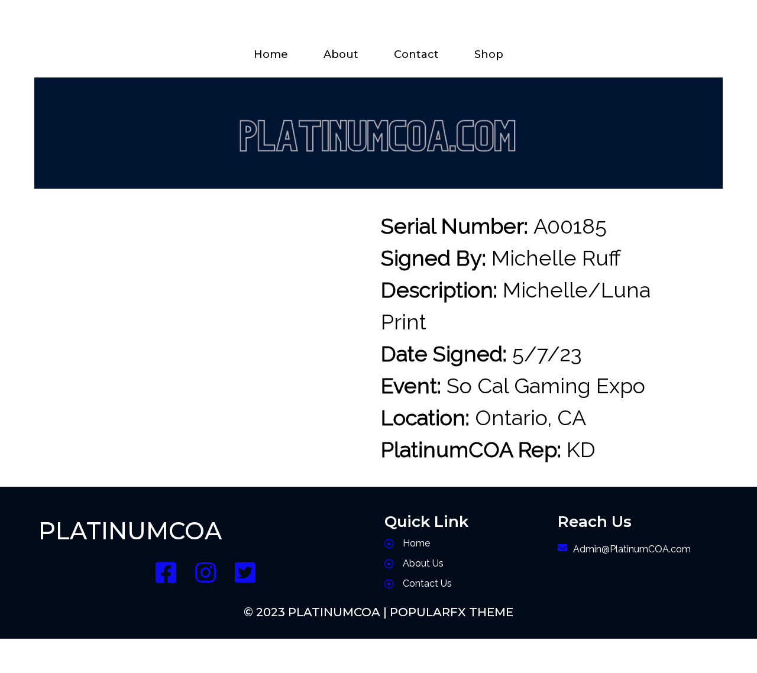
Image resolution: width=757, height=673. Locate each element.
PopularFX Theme (451, 612)
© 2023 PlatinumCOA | (317, 612)
